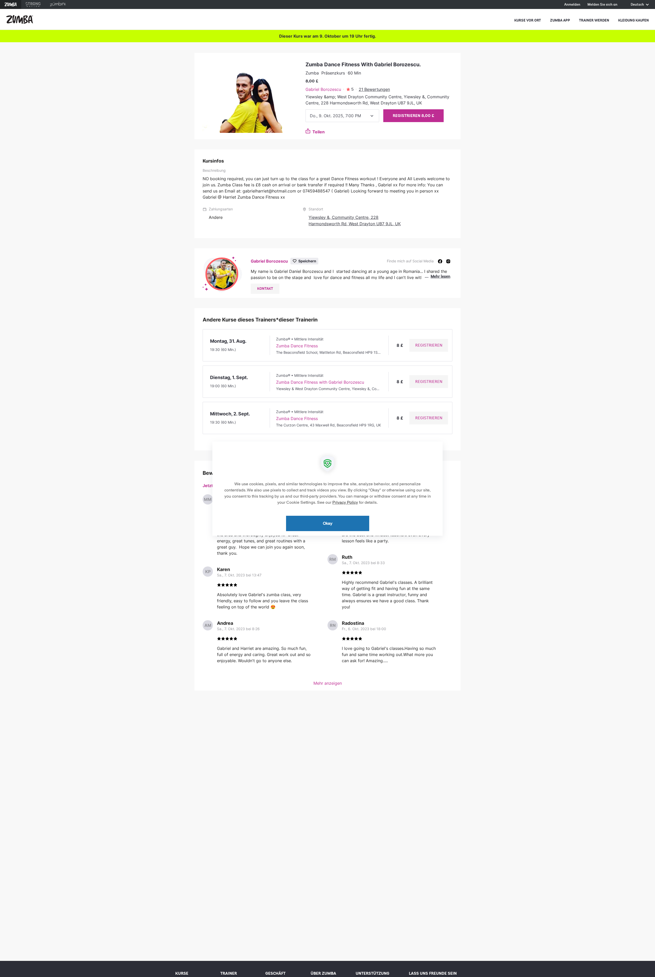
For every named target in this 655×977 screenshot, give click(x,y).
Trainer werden (594, 20)
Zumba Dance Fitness (297, 345)
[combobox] (342, 115)
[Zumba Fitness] (19, 19)
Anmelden (572, 4)
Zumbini (58, 4)
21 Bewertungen (374, 89)
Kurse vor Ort (527, 20)
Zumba (10, 4)
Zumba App (560, 20)
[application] (327, 489)
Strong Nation (33, 4)
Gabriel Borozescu (323, 89)
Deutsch (638, 4)
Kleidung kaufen (633, 20)
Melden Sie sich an (602, 4)
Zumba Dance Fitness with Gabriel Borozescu (320, 382)
